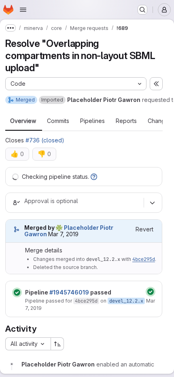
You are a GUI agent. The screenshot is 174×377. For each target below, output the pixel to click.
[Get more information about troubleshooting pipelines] (94, 176)
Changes (160, 121)
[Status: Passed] (17, 292)
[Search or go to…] (142, 10)
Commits (58, 121)
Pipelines (92, 121)
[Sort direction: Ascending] (57, 343)
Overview (23, 121)
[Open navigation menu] (23, 9)
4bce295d (143, 259)
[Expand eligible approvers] (152, 203)
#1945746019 (69, 292)
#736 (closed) (44, 140)
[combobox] (28, 343)
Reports (126, 121)
